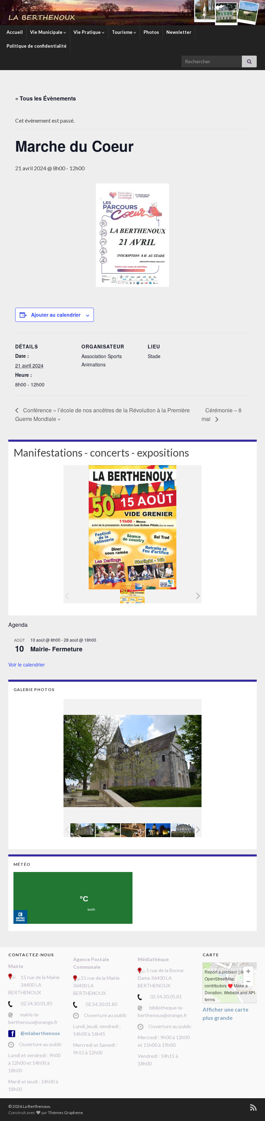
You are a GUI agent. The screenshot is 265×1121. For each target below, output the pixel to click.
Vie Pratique (87, 32)
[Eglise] (158, 830)
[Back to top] (249, 1105)
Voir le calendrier (26, 664)
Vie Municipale (46, 32)
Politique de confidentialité (37, 46)
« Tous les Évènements (45, 98)
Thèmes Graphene (65, 1112)
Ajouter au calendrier (55, 314)
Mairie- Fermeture (56, 648)
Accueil (15, 32)
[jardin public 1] (108, 830)
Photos (151, 32)
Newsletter (179, 32)
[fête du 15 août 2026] (132, 596)
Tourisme (123, 32)
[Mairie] (183, 830)
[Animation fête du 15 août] (133, 830)
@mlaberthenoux (40, 1033)
